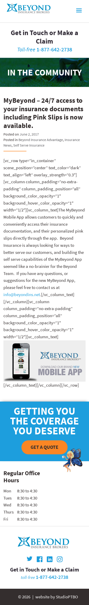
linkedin (49, 559)
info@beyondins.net (21, 294)
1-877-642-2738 (54, 49)
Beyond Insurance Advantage (40, 139)
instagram (60, 559)
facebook (39, 559)
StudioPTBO (67, 596)
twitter (29, 559)
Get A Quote (44, 447)
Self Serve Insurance (28, 145)
